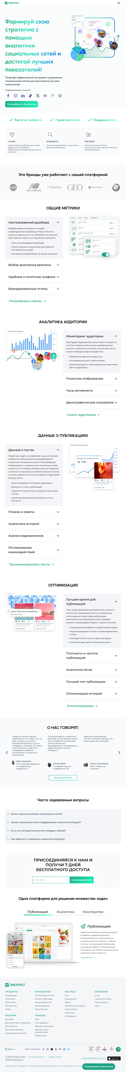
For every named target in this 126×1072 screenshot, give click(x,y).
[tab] (34, 222)
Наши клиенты (101, 1002)
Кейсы (68, 1002)
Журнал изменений (44, 1026)
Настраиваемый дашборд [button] (28, 222)
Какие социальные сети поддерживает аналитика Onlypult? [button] (46, 822)
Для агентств (11, 1026)
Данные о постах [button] (21, 450)
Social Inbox (10, 1002)
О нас (97, 995)
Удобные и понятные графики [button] (31, 277)
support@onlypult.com (93, 1058)
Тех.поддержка (41, 1023)
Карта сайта (55, 1057)
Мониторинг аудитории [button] (84, 336)
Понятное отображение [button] (84, 378)
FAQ (37, 1019)
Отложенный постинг (45, 995)
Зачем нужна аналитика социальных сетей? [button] (36, 814)
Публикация (10, 995)
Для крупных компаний (15, 1033)
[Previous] (6, 752)
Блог (67, 995)
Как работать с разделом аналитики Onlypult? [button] (38, 839)
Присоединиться (81, 880)
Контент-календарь (44, 999)
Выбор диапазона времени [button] (29, 265)
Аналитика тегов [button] (79, 669)
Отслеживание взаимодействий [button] (21, 550)
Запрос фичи (41, 1035)
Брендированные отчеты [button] (28, 289)
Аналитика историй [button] (23, 524)
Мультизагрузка (42, 1006)
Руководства (70, 999)
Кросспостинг (41, 1009)
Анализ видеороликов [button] (25, 535)
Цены (97, 1006)
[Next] (119, 752)
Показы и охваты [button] (21, 512)
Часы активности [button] (79, 390)
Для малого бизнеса (14, 1030)
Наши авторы (71, 1009)
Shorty (8, 1009)
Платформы (70, 1016)
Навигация (70, 1013)
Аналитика (10, 999)
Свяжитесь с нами (103, 999)
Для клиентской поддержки (18, 1023)
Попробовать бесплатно (21, 104)
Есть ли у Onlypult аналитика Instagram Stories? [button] (38, 830)
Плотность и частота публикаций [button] (82, 656)
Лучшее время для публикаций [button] (81, 602)
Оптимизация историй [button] (84, 693)
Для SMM (9, 1019)
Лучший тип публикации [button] (85, 681)
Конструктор (11, 1006)
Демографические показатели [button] (90, 402)
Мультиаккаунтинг (43, 1002)
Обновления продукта (75, 1006)
